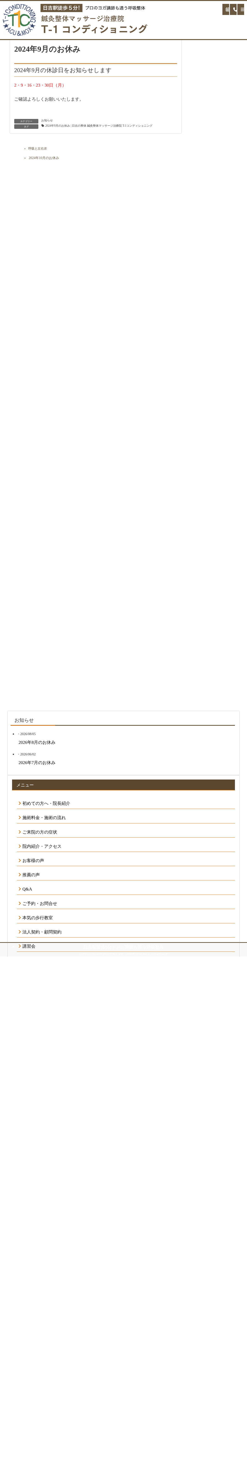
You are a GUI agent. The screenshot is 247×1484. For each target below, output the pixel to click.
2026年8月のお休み (37, 742)
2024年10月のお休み (44, 158)
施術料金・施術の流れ (44, 817)
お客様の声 (33, 860)
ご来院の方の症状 (39, 832)
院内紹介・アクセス (42, 846)
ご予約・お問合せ (39, 903)
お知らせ (47, 120)
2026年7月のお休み (37, 762)
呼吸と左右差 (37, 148)
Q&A (27, 889)
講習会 (28, 946)
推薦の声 (31, 874)
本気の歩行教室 (37, 917)
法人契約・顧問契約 (42, 932)
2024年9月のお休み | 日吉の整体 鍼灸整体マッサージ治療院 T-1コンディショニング (98, 125)
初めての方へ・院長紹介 (46, 803)
